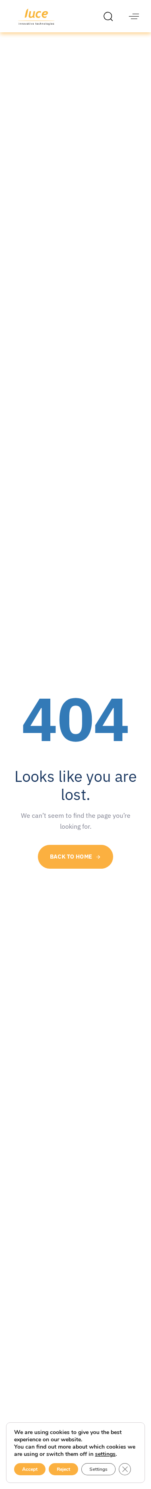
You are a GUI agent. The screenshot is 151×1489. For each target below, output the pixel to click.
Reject (63, 1469)
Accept (29, 1469)
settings (105, 1454)
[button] (110, 16)
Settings (98, 1469)
